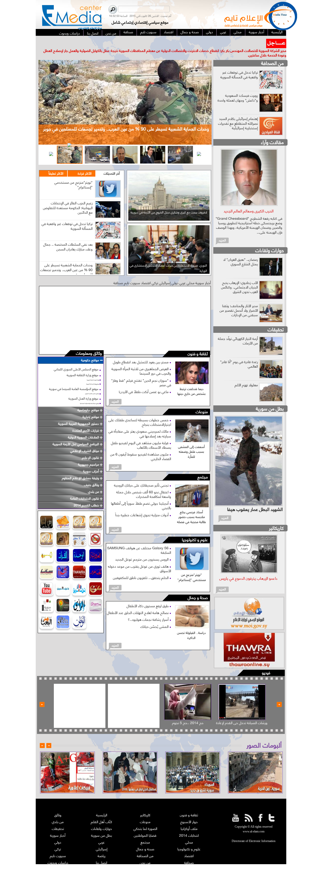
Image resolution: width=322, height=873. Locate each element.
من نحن (145, 853)
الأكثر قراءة (85, 164)
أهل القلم (189, 860)
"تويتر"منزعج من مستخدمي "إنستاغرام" (73, 175)
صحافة (189, 853)
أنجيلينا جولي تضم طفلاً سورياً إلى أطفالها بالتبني (141, 496)
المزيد (115, 392)
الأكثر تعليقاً (56, 164)
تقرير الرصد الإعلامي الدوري (101, 860)
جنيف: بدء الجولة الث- (248, 41)
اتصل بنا (101, 853)
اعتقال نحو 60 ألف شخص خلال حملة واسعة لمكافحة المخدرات (143, 484)
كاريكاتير (276, 518)
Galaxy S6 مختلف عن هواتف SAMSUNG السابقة (139, 540)
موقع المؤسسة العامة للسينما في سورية (73, 379)
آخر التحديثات (112, 164)
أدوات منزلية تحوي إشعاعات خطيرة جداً (142, 505)
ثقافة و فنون (198, 345)
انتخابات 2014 (189, 826)
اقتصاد (189, 846)
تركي (58, 839)
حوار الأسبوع (189, 812)
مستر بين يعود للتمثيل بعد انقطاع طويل (141, 352)
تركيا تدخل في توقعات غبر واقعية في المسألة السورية (67, 216)
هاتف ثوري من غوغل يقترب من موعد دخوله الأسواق (139, 559)
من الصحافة (272, 53)
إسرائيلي (101, 839)
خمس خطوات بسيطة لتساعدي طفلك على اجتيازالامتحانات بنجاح (139, 412)
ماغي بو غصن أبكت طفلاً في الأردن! (144, 382)
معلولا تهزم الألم (246, 375)
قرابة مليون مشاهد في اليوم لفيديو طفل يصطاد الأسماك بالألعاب (141, 435)
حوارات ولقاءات (269, 240)
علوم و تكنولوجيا (195, 531)
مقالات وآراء (272, 132)
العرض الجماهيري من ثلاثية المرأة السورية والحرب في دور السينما (141, 361)
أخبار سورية (57, 826)
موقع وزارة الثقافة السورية (82, 366)
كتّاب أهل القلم (101, 812)
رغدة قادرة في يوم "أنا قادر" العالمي (239, 354)
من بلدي (58, 812)
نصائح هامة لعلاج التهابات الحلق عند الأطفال (138, 603)
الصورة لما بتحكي (145, 819)
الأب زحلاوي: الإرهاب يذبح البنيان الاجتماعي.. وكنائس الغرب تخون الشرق (239, 277)
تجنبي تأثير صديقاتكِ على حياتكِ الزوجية (142, 475)
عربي (101, 833)
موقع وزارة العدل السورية (83, 389)
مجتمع (202, 468)
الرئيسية (101, 805)
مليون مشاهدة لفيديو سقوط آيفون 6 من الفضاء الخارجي (140, 447)
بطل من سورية (270, 399)
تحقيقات (276, 319)
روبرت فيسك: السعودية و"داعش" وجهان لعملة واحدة (238, 88)
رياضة (101, 846)
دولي (57, 833)
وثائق (57, 805)
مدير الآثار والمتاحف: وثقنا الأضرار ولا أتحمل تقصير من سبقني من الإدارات (239, 300)
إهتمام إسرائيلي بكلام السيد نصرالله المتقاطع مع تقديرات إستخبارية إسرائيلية (238, 113)
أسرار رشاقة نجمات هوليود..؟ (149, 610)
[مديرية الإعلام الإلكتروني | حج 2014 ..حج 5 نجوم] (188, 692)
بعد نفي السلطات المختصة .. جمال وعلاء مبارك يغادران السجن (68, 237)
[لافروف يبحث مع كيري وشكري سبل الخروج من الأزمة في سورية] (169, 210)
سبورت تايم (58, 846)
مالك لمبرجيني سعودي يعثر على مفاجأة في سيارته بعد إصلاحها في (139, 424)
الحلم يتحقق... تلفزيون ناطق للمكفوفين (141, 568)
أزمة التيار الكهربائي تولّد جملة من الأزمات (238, 331)
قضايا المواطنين (145, 826)
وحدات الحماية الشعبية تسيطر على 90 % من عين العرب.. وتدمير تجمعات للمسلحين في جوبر (66, 260)
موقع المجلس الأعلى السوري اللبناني (76, 360)
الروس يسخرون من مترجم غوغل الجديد (142, 550)
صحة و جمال (198, 589)
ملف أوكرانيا (189, 819)
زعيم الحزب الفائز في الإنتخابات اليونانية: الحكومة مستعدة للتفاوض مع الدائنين (68, 198)
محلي (189, 833)
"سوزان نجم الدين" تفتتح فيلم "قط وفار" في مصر (141, 373)
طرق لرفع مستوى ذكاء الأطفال (148, 596)
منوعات (202, 403)
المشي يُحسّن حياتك (155, 617)
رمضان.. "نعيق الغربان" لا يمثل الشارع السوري (240, 252)
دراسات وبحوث (58, 853)
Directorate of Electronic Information (253, 832)
